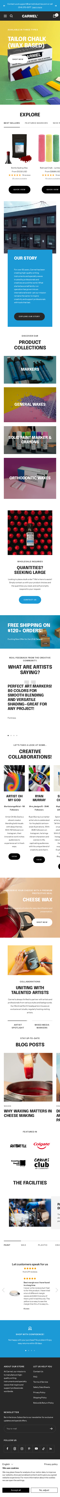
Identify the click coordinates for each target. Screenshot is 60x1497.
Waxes (7, 1103)
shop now (17, 56)
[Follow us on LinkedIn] (50, 1445)
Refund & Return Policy (43, 1399)
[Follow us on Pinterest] (29, 1445)
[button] (4, 1286)
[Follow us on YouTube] (36, 1445)
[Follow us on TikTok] (43, 1445)
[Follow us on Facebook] (7, 1445)
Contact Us (38, 1368)
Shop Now (42, 919)
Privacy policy (51, 1464)
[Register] (51, 1425)
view (14, 853)
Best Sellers (12, 120)
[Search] (11, 12)
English (31, 1458)
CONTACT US (30, 596)
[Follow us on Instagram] (21, 1445)
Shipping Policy (40, 1394)
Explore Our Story (29, 313)
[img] (30, 1265)
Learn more (45, 5)
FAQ (35, 1373)
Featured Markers (36, 120)
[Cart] (54, 12)
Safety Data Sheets (41, 1384)
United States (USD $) (14, 1458)
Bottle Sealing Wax (19, 164)
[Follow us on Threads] (14, 1445)
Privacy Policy (39, 1389)
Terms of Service (40, 1378)
